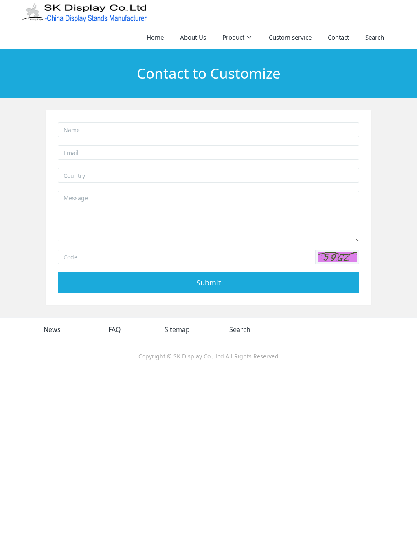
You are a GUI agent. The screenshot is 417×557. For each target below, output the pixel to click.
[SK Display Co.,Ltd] (84, 12)
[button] (337, 257)
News (52, 329)
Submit (208, 282)
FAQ (114, 329)
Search (239, 329)
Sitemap (177, 329)
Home (155, 37)
